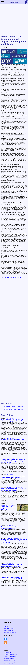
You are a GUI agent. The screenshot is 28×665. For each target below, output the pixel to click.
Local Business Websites (10, 632)
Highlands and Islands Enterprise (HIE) (13, 406)
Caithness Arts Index (9, 658)
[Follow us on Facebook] (5, 640)
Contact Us (6, 624)
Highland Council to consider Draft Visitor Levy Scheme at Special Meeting (13, 476)
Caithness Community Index (11, 662)
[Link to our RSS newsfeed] (5, 642)
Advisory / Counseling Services (14, 487)
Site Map (6, 626)
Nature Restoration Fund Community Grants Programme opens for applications (8, 507)
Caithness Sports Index (9, 660)
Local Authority (10, 418)
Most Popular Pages (9, 628)
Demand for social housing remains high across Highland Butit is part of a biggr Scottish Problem (13, 461)
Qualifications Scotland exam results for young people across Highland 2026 (12, 578)
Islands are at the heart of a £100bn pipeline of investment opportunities (13, 489)
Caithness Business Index (10, 654)
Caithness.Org (7, 652)
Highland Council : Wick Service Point (13, 408)
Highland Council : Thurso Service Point (13, 409)
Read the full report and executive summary (11, 277)
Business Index (14, 2)
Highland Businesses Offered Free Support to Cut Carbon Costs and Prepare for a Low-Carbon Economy (14, 541)
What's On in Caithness (9, 664)
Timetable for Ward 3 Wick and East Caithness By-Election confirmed (11, 565)
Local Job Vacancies (9, 630)
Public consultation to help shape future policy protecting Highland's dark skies (12, 420)
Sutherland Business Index (10, 656)
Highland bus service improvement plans (13, 439)
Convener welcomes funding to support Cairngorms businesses (12, 527)
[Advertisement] (14, 20)
